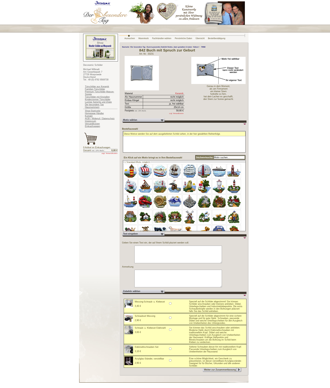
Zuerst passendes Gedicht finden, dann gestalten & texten (169, 47)
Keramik (179, 93)
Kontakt (89, 116)
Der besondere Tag (94, 104)
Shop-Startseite (92, 110)
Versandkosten (92, 123)
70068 (203, 47)
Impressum (90, 121)
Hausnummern (92, 107)
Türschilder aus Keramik (97, 86)
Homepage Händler (94, 113)
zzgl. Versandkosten (110, 153)
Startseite (125, 47)
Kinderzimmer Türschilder (97, 99)
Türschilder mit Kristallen (97, 97)
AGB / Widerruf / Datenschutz (100, 118)
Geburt (196, 47)
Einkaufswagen (92, 126)
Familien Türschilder (95, 89)
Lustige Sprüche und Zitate (98, 102)
